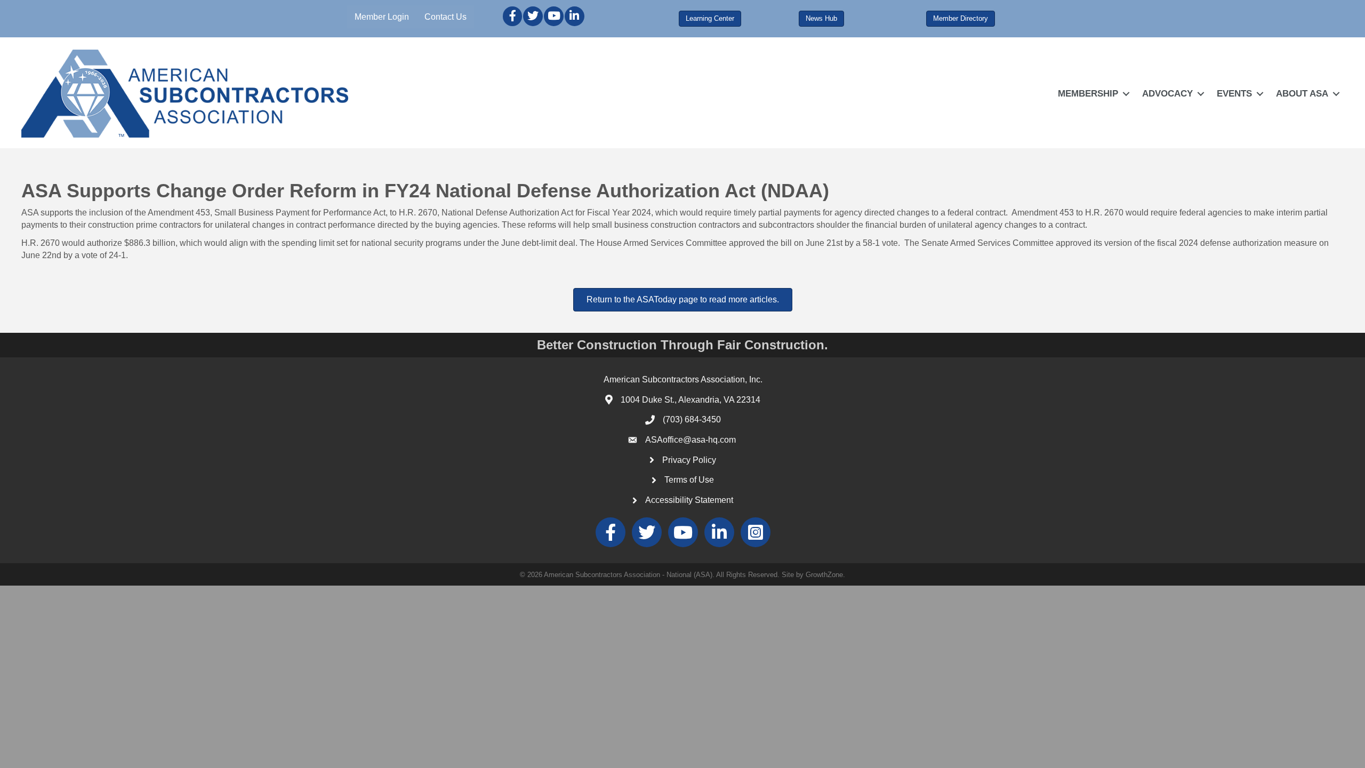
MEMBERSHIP (1088, 94)
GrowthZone (824, 575)
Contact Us (445, 16)
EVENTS (1234, 94)
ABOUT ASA (1302, 94)
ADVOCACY (1167, 94)
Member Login (382, 16)
